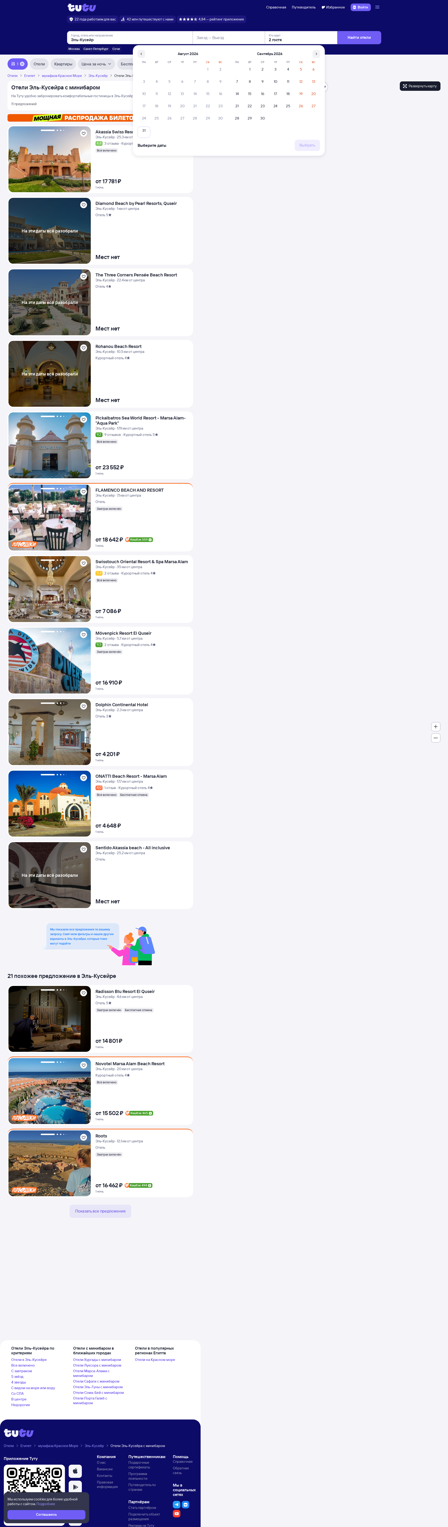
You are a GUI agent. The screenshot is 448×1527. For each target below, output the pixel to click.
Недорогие (20, 1405)
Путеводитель (304, 7)
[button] (75, 1471)
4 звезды (18, 1382)
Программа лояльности (137, 1476)
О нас (101, 1462)
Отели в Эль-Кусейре (29, 1359)
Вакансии (105, 1469)
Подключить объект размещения (144, 1516)
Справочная (276, 7)
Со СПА (17, 1393)
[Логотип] (82, 7)
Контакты (104, 1475)
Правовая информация (107, 1484)
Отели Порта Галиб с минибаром (90, 1400)
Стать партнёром (142, 1507)
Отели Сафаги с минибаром (96, 1381)
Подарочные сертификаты (139, 1464)
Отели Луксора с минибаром (97, 1365)
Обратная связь (181, 1470)
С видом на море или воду (33, 1388)
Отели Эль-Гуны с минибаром (98, 1387)
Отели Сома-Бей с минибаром (98, 1392)
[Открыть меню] (378, 7)
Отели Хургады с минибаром (97, 1359)
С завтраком (21, 1371)
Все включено (23, 1365)
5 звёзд (17, 1376)
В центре (19, 1399)
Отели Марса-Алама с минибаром (91, 1373)
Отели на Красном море (155, 1359)
